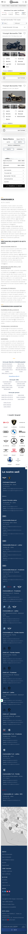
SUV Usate (21, 387)
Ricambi (4, 862)
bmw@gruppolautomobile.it (14, 601)
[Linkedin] (5, 891)
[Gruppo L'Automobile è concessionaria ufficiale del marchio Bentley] (6, 450)
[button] (5, 820)
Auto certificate (6, 874)
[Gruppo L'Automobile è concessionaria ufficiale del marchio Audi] (6, 432)
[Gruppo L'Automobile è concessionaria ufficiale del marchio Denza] (10, 460)
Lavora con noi (6, 885)
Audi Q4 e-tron (21, 365)
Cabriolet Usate (21, 383)
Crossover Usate (21, 385)
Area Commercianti (7, 854)
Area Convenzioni (6, 857)
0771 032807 (6, 778)
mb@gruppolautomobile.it (14, 662)
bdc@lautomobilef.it (12, 740)
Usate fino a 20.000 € (7, 397)
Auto (8, 142)
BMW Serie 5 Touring (7, 373)
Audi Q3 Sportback (7, 364)
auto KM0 (4, 232)
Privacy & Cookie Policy (8, 904)
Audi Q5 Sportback (21, 367)
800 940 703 (6, 798)
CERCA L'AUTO (6, 895)
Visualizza (15, 186)
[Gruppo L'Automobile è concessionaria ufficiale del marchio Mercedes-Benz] (14, 441)
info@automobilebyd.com (13, 800)
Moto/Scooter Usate (21, 381)
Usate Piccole (7, 402)
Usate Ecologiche (20, 397)
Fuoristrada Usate (7, 381)
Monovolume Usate (7, 385)
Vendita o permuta (7, 871)
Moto (20, 142)
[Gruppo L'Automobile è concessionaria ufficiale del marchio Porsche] (22, 422)
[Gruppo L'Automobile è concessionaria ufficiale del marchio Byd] (6, 422)
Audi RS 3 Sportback (7, 365)
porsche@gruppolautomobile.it (15, 510)
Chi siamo (4, 879)
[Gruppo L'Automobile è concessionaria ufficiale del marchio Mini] (6, 441)
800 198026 (6, 524)
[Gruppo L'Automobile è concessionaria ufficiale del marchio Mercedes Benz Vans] (18, 460)
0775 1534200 (6, 738)
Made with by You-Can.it (8, 919)
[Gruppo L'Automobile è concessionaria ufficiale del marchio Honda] (14, 450)
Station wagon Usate (7, 387)
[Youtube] (7, 891)
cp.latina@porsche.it (12, 506)
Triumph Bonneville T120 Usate (10, 27)
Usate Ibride (21, 395)
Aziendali (20, 149)
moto (9, 232)
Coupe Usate (7, 383)
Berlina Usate (7, 389)
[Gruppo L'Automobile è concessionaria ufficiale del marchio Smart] (22, 441)
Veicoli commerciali (14, 145)
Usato (9, 149)
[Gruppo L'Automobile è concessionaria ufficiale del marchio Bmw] (14, 432)
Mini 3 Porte (21, 364)
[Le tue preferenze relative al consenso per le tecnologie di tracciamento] (1, 700)
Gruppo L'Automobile (12, 226)
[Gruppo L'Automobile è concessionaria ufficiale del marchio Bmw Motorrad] (22, 432)
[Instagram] (9, 891)
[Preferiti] (23, 2)
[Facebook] (3, 891)
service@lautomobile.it (13, 784)
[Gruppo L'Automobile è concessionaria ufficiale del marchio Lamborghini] (14, 422)
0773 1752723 (6, 758)
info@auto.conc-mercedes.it (14, 658)
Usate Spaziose (7, 404)
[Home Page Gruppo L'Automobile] (14, 1)
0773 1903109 (6, 504)
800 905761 (6, 656)
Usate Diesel (21, 399)
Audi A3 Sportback (7, 367)
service (22, 233)
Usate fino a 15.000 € (7, 395)
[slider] (4, 163)
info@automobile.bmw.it (13, 597)
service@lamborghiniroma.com (15, 490)
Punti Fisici (5, 882)
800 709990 (6, 595)
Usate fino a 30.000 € (7, 399)
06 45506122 (6, 486)
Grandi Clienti (5, 865)
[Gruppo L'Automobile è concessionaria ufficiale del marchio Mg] (22, 450)
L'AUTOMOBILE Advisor (8, 859)
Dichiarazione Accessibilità (9, 907)
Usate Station (7, 406)
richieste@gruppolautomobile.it (15, 488)
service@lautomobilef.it (13, 744)
